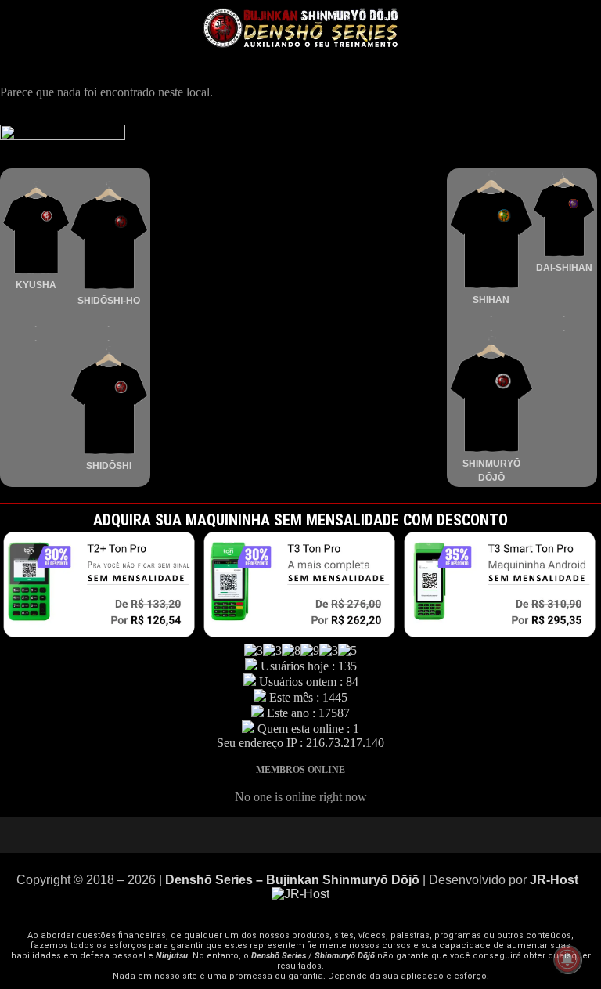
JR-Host (555, 879)
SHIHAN (491, 299)
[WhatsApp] (347, 835)
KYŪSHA (36, 285)
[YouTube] (253, 835)
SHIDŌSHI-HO (108, 300)
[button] (495, 22)
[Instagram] (300, 835)
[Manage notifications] (567, 959)
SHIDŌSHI (108, 465)
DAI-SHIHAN (564, 267)
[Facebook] (324, 835)
